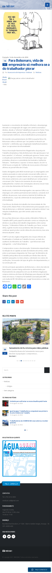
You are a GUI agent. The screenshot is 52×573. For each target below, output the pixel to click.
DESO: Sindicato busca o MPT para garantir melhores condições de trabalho (28, 424)
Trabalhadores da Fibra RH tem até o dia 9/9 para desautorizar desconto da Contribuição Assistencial (27, 414)
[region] (26, 552)
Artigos (9, 389)
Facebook (4, 301)
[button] (17, 363)
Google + (17, 301)
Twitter (8, 301)
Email (22, 301)
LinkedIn (13, 301)
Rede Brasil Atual (4, 79)
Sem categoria (9, 393)
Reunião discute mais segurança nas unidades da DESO (28, 349)
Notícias (38, 72)
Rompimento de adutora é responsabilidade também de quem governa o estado (29, 405)
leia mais (12, 358)
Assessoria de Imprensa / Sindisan (20, 72)
